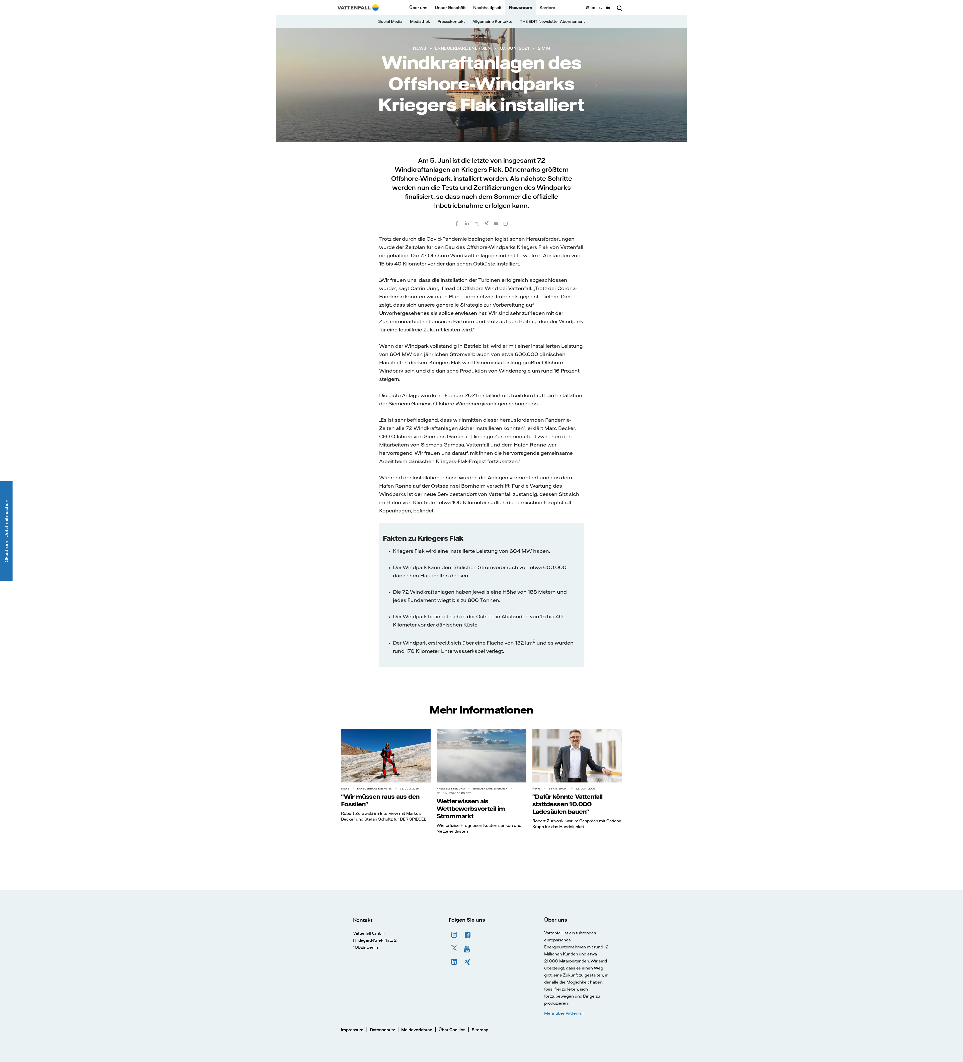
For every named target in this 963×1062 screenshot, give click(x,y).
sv (600, 8)
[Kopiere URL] (506, 223)
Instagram (454, 934)
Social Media (390, 21)
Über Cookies (452, 1029)
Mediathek (420, 21)
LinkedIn (454, 961)
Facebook (467, 934)
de (608, 8)
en (593, 8)
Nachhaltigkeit (487, 7)
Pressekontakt (451, 21)
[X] (476, 223)
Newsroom (520, 7)
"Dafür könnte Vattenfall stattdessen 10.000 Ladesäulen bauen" (567, 804)
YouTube (467, 948)
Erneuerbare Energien (463, 48)
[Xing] (486, 223)
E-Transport (558, 788)
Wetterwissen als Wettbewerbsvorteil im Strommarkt (471, 808)
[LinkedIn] (466, 223)
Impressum (352, 1029)
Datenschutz (382, 1029)
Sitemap (480, 1029)
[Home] (358, 7)
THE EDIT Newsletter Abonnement (552, 21)
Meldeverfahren (416, 1029)
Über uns (418, 7)
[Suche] (619, 7)
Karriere (547, 7)
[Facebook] (457, 223)
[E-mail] (496, 223)
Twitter (454, 948)
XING (467, 961)
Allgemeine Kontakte (492, 21)
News (419, 48)
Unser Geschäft (450, 7)
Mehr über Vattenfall (564, 1013)
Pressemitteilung (451, 788)
